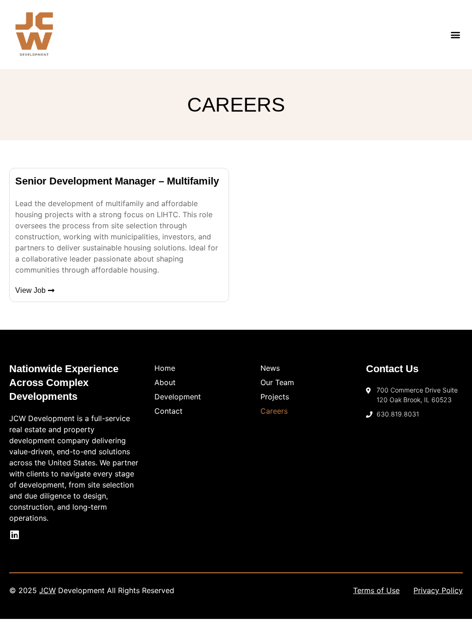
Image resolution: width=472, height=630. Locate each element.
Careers (274, 411)
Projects (274, 396)
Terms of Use (376, 590)
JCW (47, 590)
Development (177, 396)
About (165, 382)
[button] (455, 34)
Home (164, 368)
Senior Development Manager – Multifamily (117, 181)
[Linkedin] (14, 535)
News (270, 368)
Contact (168, 411)
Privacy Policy (438, 590)
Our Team (277, 382)
